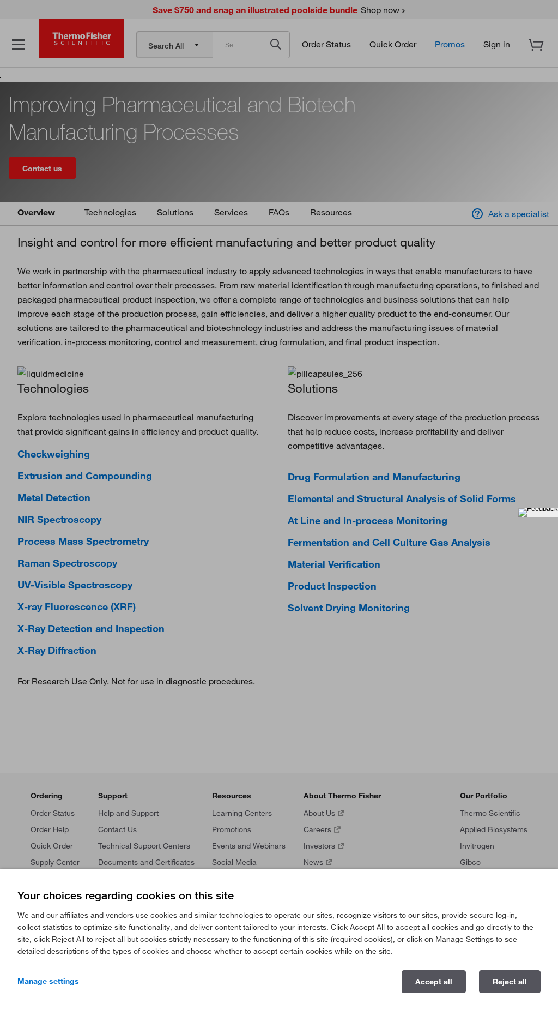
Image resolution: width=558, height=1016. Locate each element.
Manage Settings (48, 981)
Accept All (433, 982)
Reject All (510, 982)
